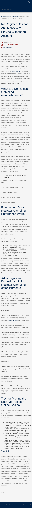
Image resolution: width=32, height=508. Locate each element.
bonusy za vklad (13, 320)
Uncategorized (13, 44)
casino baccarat (16, 71)
